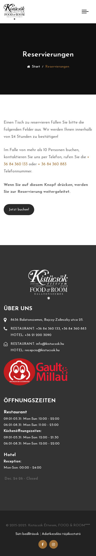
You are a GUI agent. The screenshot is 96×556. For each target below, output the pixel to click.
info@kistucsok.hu (50, 344)
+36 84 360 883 (74, 329)
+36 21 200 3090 (38, 335)
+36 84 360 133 (48, 329)
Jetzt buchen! (19, 209)
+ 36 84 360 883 (52, 164)
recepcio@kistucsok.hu (42, 350)
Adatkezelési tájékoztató (61, 534)
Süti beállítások (27, 534)
